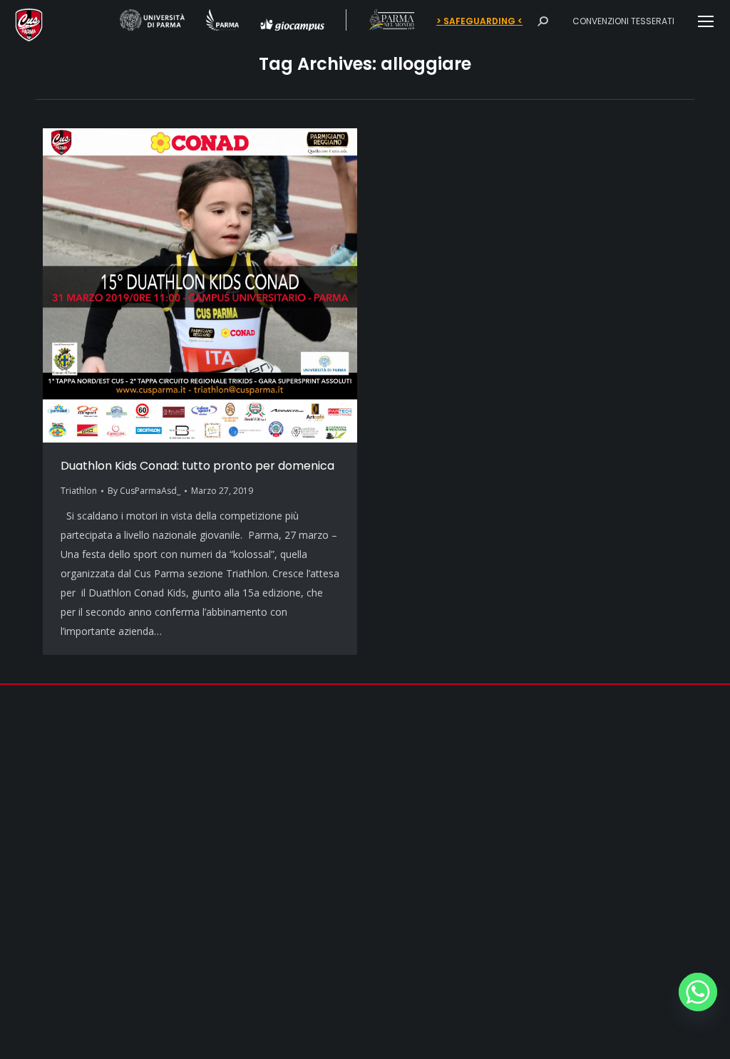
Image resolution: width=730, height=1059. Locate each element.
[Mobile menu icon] (706, 21)
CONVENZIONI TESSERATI (623, 21)
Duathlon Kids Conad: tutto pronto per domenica (197, 466)
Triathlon (79, 491)
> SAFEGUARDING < (479, 21)
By (144, 491)
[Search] (543, 21)
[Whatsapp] (698, 992)
